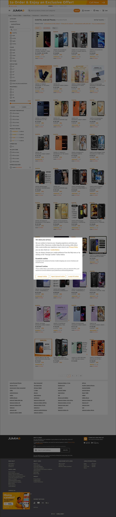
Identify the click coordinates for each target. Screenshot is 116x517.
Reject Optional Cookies (58, 276)
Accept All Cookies (73, 276)
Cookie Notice (54, 250)
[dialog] (58, 258)
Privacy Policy (73, 247)
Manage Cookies (42, 276)
